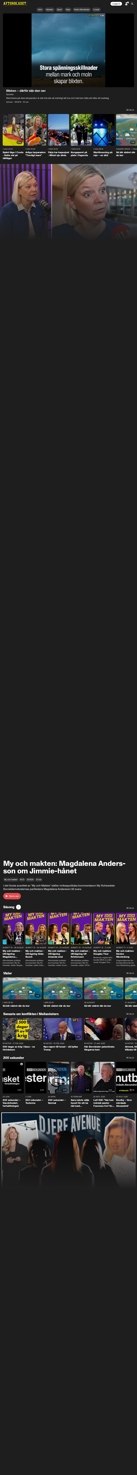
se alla (130, 110)
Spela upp (14, 896)
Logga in (116, 4)
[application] (68, 50)
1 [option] (18, 907)
